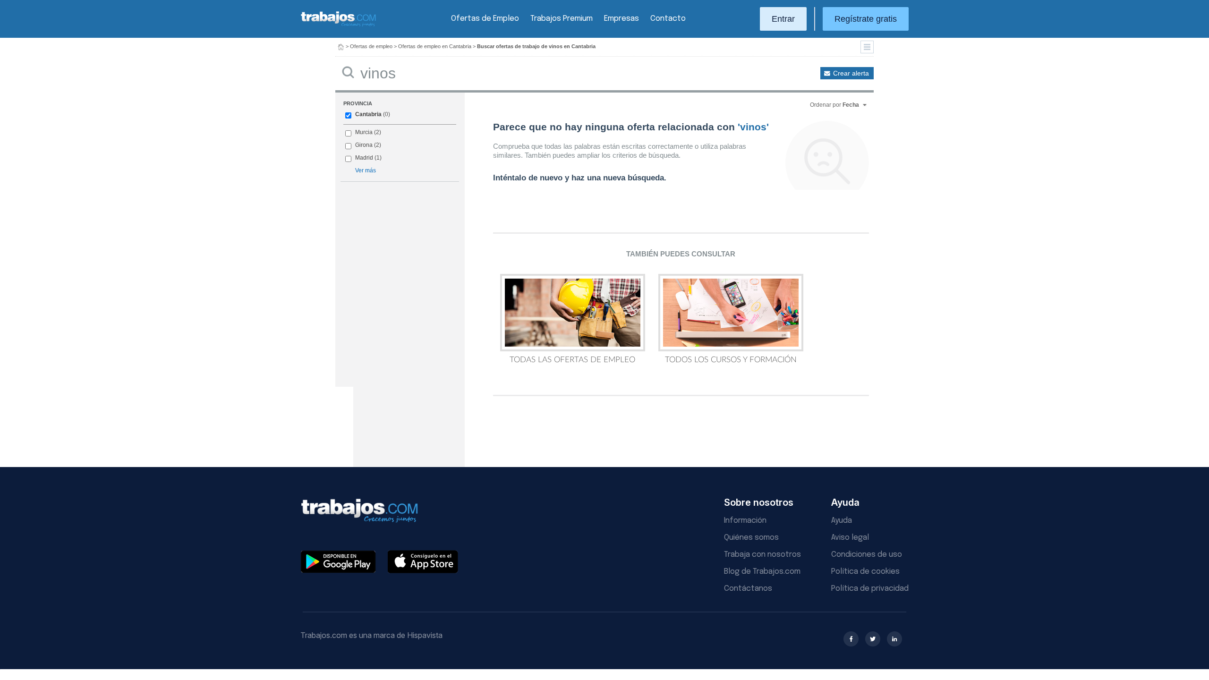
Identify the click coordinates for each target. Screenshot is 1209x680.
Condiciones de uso (866, 555)
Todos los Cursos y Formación (731, 360)
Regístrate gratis (865, 19)
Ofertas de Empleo (485, 19)
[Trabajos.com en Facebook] (851, 638)
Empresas (621, 19)
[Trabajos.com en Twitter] (872, 638)
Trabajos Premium (561, 19)
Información (745, 521)
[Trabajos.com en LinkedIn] (894, 638)
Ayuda (841, 521)
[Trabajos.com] (338, 25)
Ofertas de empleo (371, 46)
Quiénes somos (751, 538)
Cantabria (368, 114)
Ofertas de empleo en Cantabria (434, 46)
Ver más (365, 170)
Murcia (364, 132)
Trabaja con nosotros (762, 555)
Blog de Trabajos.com (762, 572)
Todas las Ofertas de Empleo (572, 360)
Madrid (364, 157)
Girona (364, 145)
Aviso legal (850, 538)
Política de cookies (865, 572)
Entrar (783, 19)
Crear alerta (851, 73)
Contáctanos (748, 589)
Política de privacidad (870, 589)
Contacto (668, 19)
